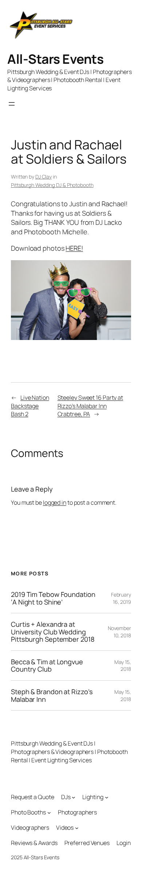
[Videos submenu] (77, 827)
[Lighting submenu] (107, 797)
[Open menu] (11, 103)
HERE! (74, 248)
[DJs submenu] (73, 797)
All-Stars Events (55, 59)
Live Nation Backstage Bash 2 (30, 406)
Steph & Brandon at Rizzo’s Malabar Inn (51, 695)
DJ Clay (43, 176)
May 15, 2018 (122, 665)
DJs (66, 797)
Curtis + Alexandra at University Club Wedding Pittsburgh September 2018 (53, 632)
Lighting (92, 797)
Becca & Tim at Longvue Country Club (47, 665)
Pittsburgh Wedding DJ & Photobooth (52, 184)
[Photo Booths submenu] (49, 812)
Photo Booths (28, 812)
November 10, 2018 (119, 632)
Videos (65, 828)
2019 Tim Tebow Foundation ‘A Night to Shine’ (53, 598)
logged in (54, 502)
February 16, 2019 (121, 598)
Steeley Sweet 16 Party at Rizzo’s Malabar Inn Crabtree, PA (90, 406)
